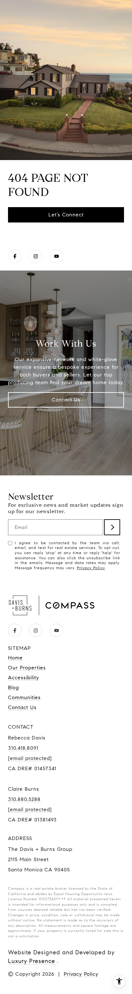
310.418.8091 (23, 748)
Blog (13, 687)
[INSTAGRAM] (35, 256)
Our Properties (27, 668)
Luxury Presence (31, 961)
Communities (24, 697)
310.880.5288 (24, 799)
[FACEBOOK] (14, 256)
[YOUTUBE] (56, 256)
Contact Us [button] (66, 400)
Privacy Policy (91, 567)
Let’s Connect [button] (66, 215)
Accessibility (23, 678)
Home (15, 658)
